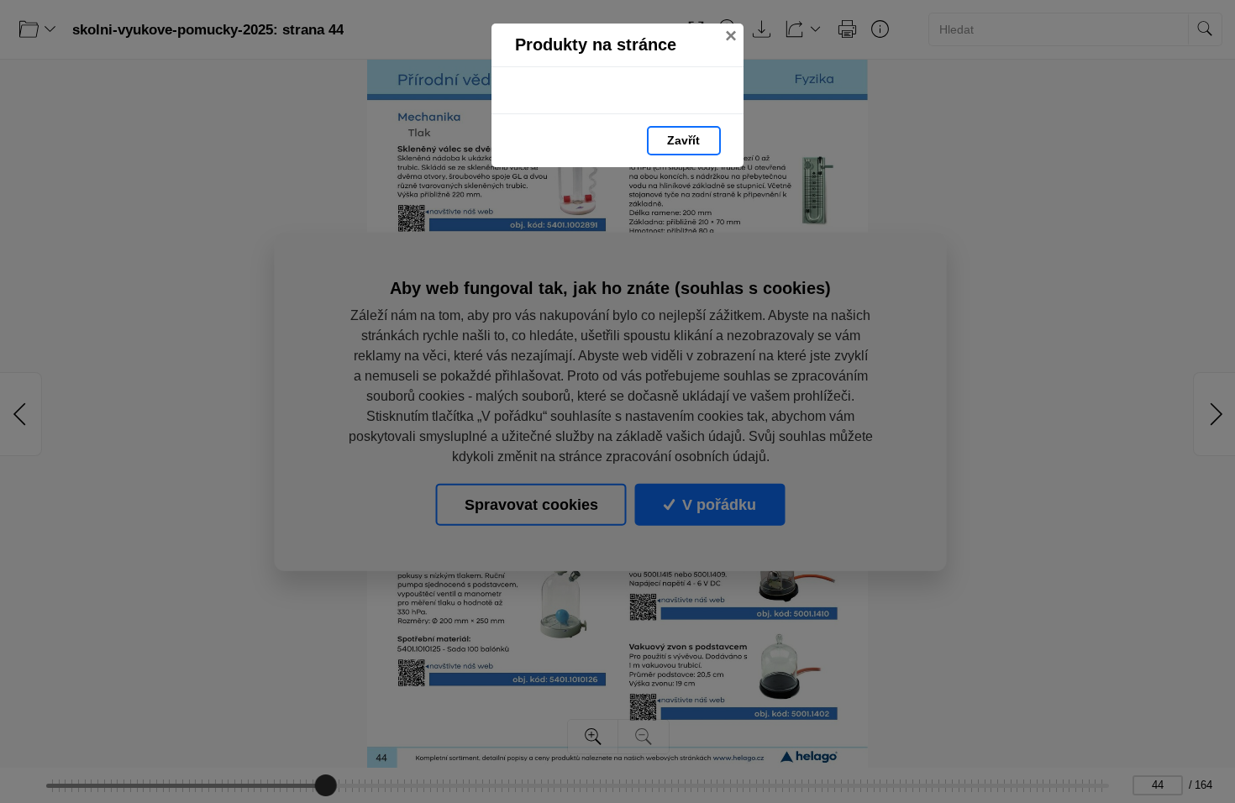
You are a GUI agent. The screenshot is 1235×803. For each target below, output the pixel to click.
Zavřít (683, 140)
